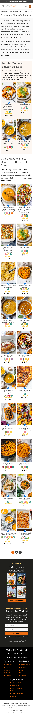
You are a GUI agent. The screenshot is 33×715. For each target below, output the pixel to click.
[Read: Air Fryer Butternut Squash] (8, 450)
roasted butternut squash (10, 26)
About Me (6, 703)
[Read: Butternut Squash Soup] (24, 308)
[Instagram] (18, 653)
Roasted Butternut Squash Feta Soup (24, 142)
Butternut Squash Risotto (24, 105)
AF (3, 467)
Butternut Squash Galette (24, 391)
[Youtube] (21, 653)
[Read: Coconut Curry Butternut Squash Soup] (8, 377)
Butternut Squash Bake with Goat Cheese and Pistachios (8, 249)
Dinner (8, 670)
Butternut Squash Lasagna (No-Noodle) (8, 356)
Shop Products (17, 688)
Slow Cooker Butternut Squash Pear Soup (8, 533)
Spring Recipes (25, 664)
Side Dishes (9, 673)
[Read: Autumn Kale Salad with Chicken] (24, 342)
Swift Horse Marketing (18, 712)
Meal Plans (15, 685)
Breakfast (9, 664)
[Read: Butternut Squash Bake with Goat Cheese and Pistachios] (8, 234)
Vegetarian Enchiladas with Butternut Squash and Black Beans (8, 107)
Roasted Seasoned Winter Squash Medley (25, 534)
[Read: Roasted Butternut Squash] (24, 273)
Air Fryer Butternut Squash (8, 464)
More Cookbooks (16, 600)
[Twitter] (9, 653)
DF (5, 146)
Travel (14, 696)
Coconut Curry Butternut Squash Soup (8, 143)
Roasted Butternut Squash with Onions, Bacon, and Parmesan (25, 428)
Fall (21, 670)
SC (12, 213)
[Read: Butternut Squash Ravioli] (8, 485)
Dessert (8, 675)
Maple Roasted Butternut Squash (24, 464)
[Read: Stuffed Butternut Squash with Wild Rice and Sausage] (8, 414)
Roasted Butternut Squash (25, 286)
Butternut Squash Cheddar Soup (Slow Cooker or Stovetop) (8, 209)
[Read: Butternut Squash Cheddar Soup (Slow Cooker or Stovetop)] (8, 195)
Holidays (23, 675)
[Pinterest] (15, 653)
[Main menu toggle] (30, 6)
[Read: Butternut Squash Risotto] (24, 234)
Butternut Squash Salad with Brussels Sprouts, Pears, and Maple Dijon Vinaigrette (24, 211)
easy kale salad (7, 178)
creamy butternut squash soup (13, 175)
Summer (23, 667)
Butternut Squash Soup (24, 321)
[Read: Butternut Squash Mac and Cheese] (8, 273)
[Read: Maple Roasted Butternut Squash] (24, 450)
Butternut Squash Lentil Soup (24, 499)
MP (25, 216)
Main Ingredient (12, 11)
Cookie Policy (18, 703)
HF (7, 111)
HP (9, 213)
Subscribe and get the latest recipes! (17, 1)
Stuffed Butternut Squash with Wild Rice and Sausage (8, 428)
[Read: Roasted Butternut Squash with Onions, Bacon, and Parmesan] (24, 414)
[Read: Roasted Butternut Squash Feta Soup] (8, 308)
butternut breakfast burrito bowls (13, 32)
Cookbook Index (17, 693)
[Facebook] (12, 653)
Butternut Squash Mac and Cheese (8, 286)
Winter (22, 673)
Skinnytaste (4, 11)
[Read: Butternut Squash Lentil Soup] (24, 485)
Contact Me (26, 703)
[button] (26, 6)
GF (24, 108)
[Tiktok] (24, 653)
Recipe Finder (16, 683)
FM (22, 108)
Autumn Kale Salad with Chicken (24, 356)
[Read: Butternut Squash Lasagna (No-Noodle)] (8, 342)
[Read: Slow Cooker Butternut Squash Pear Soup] (8, 520)
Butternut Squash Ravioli (8, 499)
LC (12, 359)
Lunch (8, 667)
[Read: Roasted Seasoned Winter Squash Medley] (24, 520)
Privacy (12, 703)
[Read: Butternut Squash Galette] (24, 377)
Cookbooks (16, 691)
